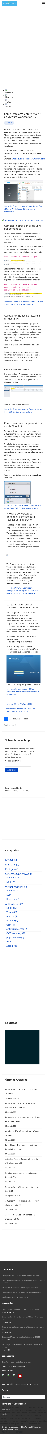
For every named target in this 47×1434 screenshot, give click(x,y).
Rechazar (19, 1432)
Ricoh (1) (10, 941)
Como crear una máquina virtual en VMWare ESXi (23, 424)
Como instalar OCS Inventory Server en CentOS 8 (22, 1191)
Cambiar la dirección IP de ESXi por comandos (22, 227)
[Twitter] (15, 1376)
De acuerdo (6, 1432)
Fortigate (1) (12, 869)
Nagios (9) (11, 907)
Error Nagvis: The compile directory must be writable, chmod (23, 1149)
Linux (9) (10, 881)
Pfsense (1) (12, 920)
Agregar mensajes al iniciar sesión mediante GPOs (20, 1219)
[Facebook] (4, 1376)
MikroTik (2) (12, 864)
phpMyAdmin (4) (15, 937)
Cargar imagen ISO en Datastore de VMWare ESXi (22, 606)
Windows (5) (12, 877)
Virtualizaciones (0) (16, 887)
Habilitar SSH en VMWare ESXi (19, 704)
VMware (9, 123)
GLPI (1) (10, 924)
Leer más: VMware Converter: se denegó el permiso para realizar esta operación (22, 591)
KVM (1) (10, 894)
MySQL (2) (11, 859)
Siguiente (17, 719)
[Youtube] (20, 1376)
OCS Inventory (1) (15, 933)
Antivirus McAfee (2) (16, 928)
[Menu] (43, 3)
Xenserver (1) (13, 899)
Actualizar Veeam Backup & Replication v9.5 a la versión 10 (22, 1205)
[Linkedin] (9, 1376)
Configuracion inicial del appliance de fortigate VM (21, 1177)
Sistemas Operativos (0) (18, 874)
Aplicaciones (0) (14, 904)
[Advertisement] (19, 821)
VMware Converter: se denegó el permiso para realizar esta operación (21, 516)
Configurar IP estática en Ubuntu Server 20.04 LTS (22, 1135)
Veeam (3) (11, 912)
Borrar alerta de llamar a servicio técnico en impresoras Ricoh (22, 1121)
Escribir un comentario (23, 304)
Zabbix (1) (11, 945)
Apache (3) (11, 916)
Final (26, 719)
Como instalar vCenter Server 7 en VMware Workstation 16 (22, 115)
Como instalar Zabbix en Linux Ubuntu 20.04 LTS (21, 1093)
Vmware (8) (12, 890)
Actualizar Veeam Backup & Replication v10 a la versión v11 (22, 1163)
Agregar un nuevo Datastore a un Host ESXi (22, 317)
